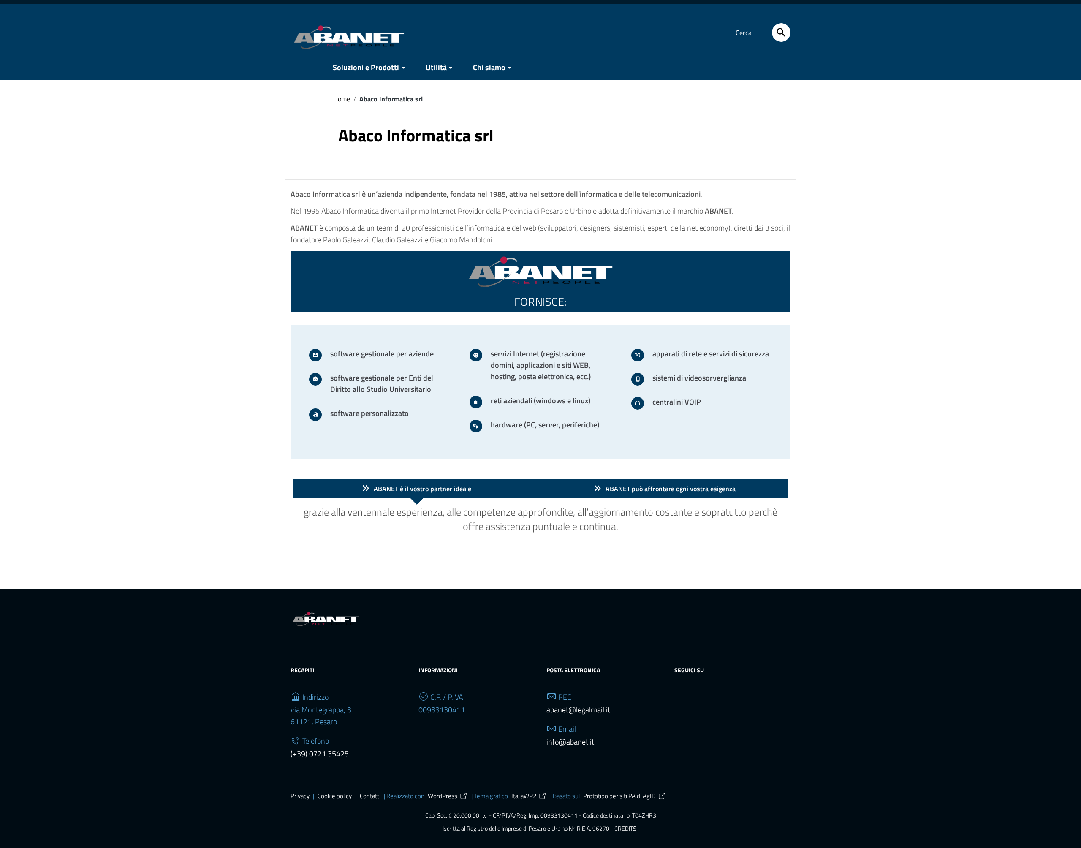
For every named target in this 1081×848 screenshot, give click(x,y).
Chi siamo (489, 67)
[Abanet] (349, 37)
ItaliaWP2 (523, 796)
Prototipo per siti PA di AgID (619, 796)
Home (341, 99)
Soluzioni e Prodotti (366, 67)
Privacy (300, 796)
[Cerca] (781, 32)
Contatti (370, 796)
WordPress (442, 796)
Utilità (436, 67)
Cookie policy (335, 796)
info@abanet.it (570, 741)
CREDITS (625, 828)
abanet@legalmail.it (578, 709)
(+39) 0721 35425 (320, 753)
